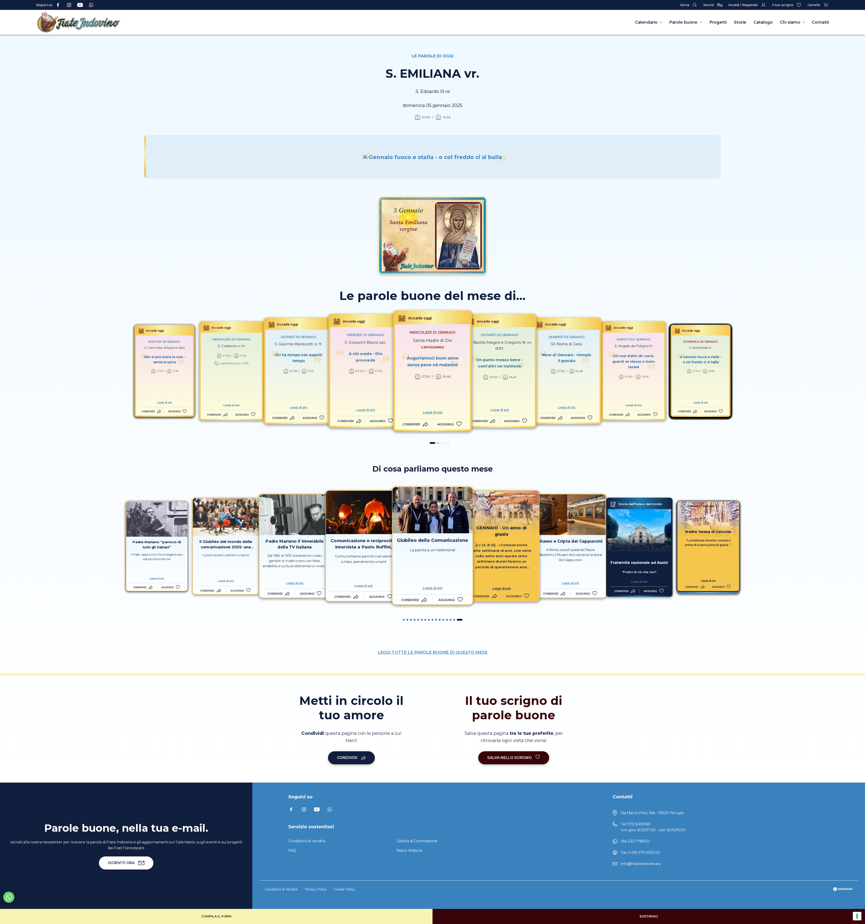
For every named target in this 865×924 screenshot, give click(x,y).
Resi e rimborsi (409, 850)
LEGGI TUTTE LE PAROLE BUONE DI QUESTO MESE (432, 652)
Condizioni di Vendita (281, 889)
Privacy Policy (316, 889)
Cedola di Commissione (416, 841)
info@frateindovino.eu (641, 864)
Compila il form (216, 916)
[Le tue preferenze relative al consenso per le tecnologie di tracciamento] (857, 916)
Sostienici (649, 916)
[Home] (144, 22)
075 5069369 (638, 824)
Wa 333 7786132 (635, 841)
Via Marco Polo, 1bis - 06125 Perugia (652, 813)
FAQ (292, 850)
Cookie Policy (344, 889)
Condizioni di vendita (306, 841)
